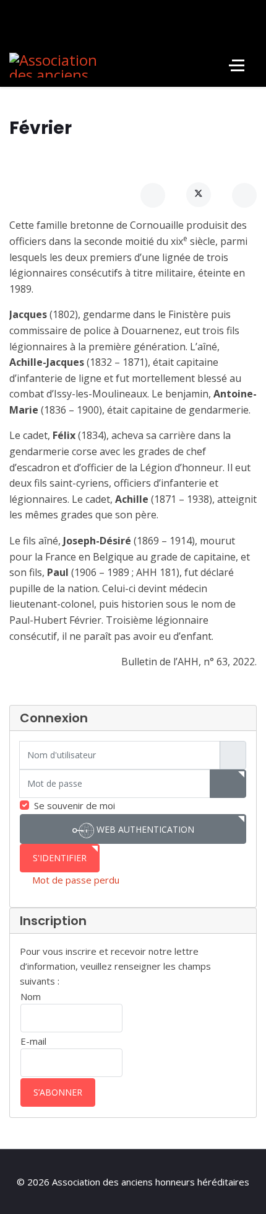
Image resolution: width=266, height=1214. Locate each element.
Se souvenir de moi (74, 805)
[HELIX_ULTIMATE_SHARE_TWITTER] (198, 194)
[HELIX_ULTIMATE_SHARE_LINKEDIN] (244, 195)
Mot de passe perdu (75, 880)
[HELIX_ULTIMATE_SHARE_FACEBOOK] (152, 195)
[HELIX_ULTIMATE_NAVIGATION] (236, 65)
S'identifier (60, 858)
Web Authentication (144, 829)
